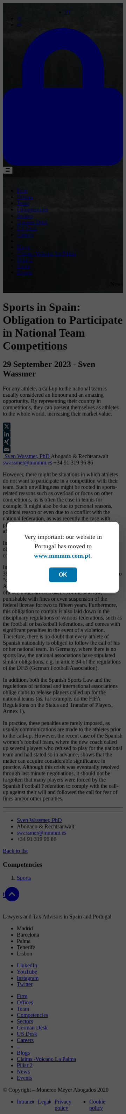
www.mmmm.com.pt (62, 555)
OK (63, 575)
